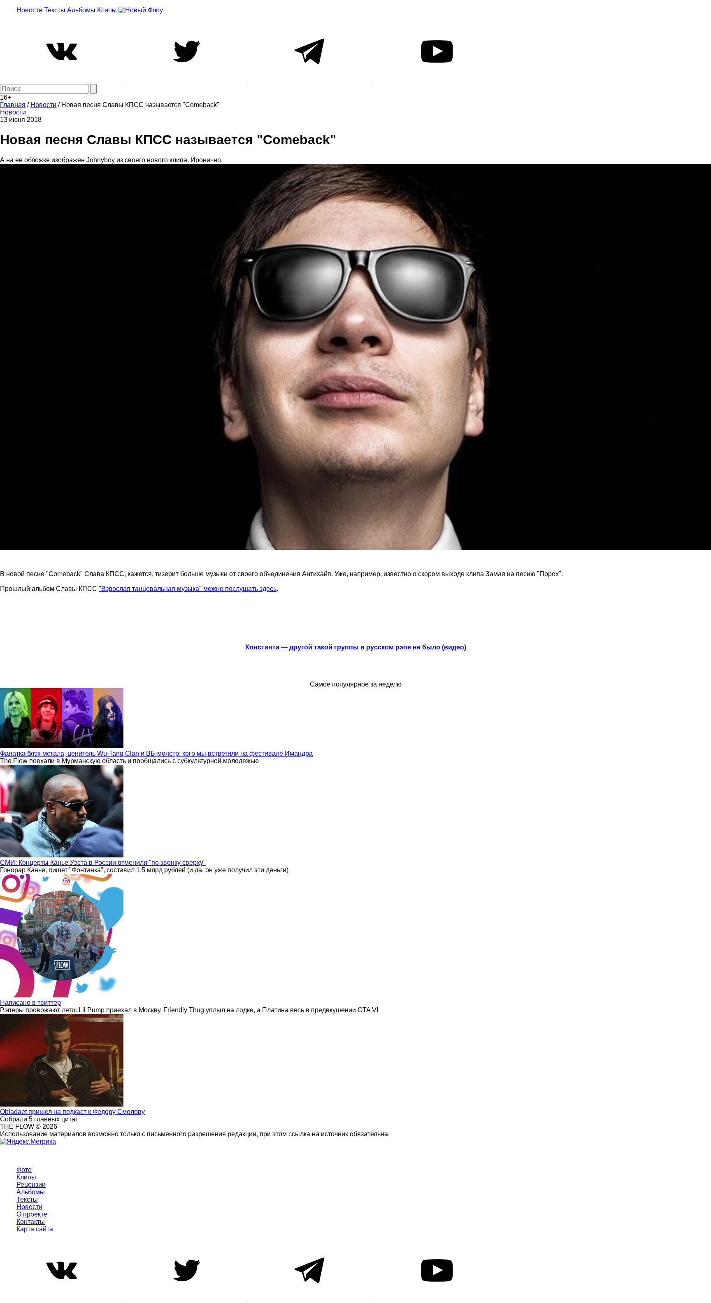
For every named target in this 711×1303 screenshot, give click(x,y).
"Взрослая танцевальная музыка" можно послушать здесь (187, 588)
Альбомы (81, 10)
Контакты (30, 1221)
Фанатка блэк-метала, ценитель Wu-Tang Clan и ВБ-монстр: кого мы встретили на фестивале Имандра (156, 753)
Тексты (54, 10)
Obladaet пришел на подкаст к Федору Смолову (72, 1111)
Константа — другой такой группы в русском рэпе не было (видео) (355, 647)
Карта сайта (34, 1229)
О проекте (31, 1214)
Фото (24, 1169)
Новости (29, 10)
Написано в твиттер (30, 1002)
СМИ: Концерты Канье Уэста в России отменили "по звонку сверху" (103, 862)
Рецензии (31, 1184)
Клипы (107, 10)
